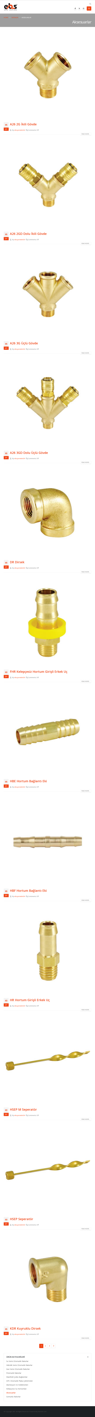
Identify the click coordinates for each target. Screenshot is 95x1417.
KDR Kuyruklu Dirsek (25, 1328)
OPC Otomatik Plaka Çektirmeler (19, 1381)
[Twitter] (79, 8)
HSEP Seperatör (21, 1219)
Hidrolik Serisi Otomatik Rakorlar (19, 1365)
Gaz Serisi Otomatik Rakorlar (18, 1369)
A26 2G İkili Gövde (23, 124)
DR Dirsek (17, 562)
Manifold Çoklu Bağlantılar (16, 1377)
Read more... (86, 134)
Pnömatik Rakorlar (13, 1373)
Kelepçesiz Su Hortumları (16, 1389)
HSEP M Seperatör (23, 1109)
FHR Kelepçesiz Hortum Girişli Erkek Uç (38, 671)
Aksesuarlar (11, 1393)
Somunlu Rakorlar (13, 1396)
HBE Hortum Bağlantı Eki (28, 781)
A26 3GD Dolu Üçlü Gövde (29, 453)
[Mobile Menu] (89, 8)
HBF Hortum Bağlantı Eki (28, 890)
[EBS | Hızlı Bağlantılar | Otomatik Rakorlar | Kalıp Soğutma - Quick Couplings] (10, 7)
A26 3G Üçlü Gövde (24, 343)
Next (53, 1346)
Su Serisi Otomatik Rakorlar (17, 1361)
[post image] (47, 74)
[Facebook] (75, 8)
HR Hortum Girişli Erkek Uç (30, 1000)
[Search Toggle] (90, 3)
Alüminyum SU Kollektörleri (17, 1385)
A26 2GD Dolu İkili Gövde (28, 234)
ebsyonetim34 (19, 130)
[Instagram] (83, 8)
